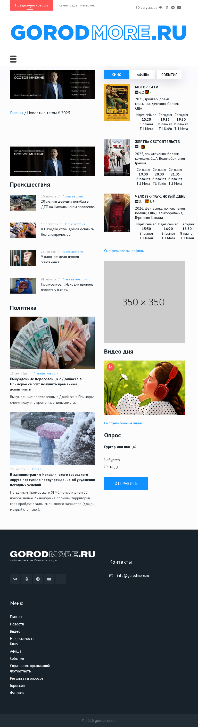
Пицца (114, 467)
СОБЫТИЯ (169, 74)
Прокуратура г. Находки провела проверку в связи (67, 287)
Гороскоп (17, 685)
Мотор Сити (146, 87)
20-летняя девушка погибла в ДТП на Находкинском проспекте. (68, 204)
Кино (14, 643)
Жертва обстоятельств (157, 141)
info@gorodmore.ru (133, 575)
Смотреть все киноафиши (124, 250)
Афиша (15, 651)
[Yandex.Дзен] (185, 7)
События (17, 658)
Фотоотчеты (20, 671)
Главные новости (74, 279)
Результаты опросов (27, 678)
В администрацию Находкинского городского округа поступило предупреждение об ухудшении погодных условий (52, 479)
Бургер (114, 459)
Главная (16, 112)
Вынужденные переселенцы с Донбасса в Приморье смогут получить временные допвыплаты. (45, 384)
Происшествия (73, 196)
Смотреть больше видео (123, 423)
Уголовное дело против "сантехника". (60, 259)
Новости (17, 624)
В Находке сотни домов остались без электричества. (67, 232)
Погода (36, 469)
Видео (15, 631)
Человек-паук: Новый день (160, 196)
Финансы (17, 692)
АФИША (143, 74)
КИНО (116, 74)
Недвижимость (22, 638)
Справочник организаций (30, 665)
